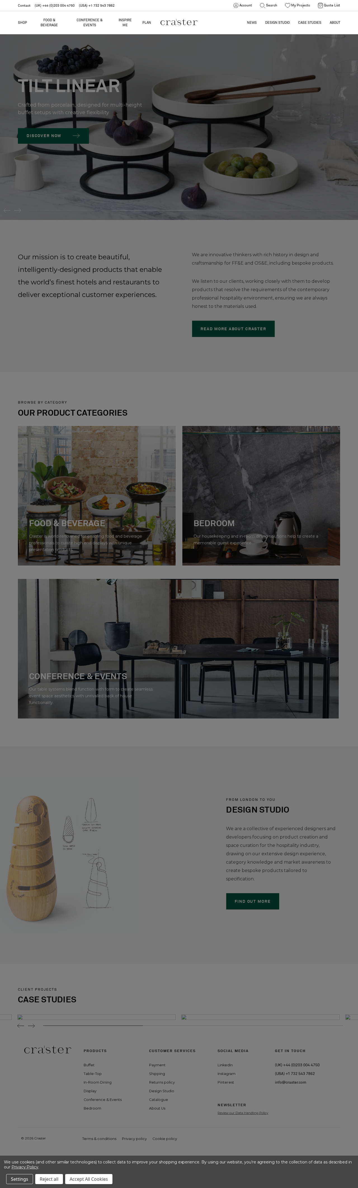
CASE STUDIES (309, 22)
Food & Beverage (49, 22)
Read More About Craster (233, 328)
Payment (157, 1065)
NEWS (252, 22)
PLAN (146, 22)
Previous (4, 210)
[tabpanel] (179, 110)
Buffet (89, 1065)
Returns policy (162, 1082)
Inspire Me (125, 22)
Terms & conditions (99, 1139)
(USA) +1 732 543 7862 (97, 5)
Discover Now (44, 135)
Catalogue (158, 1100)
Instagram (226, 1074)
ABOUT (335, 22)
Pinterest (226, 1082)
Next (17, 210)
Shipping (157, 1074)
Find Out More (252, 901)
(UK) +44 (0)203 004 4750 (55, 5)
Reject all (49, 1179)
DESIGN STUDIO (277, 22)
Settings (19, 1179)
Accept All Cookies (89, 1179)
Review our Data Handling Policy (243, 1113)
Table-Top (93, 1074)
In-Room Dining (98, 1082)
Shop (22, 22)
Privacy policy (134, 1139)
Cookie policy (164, 1139)
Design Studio (161, 1091)
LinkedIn (225, 1065)
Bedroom (92, 1108)
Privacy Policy (24, 1167)
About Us (157, 1108)
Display (90, 1091)
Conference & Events (90, 22)
